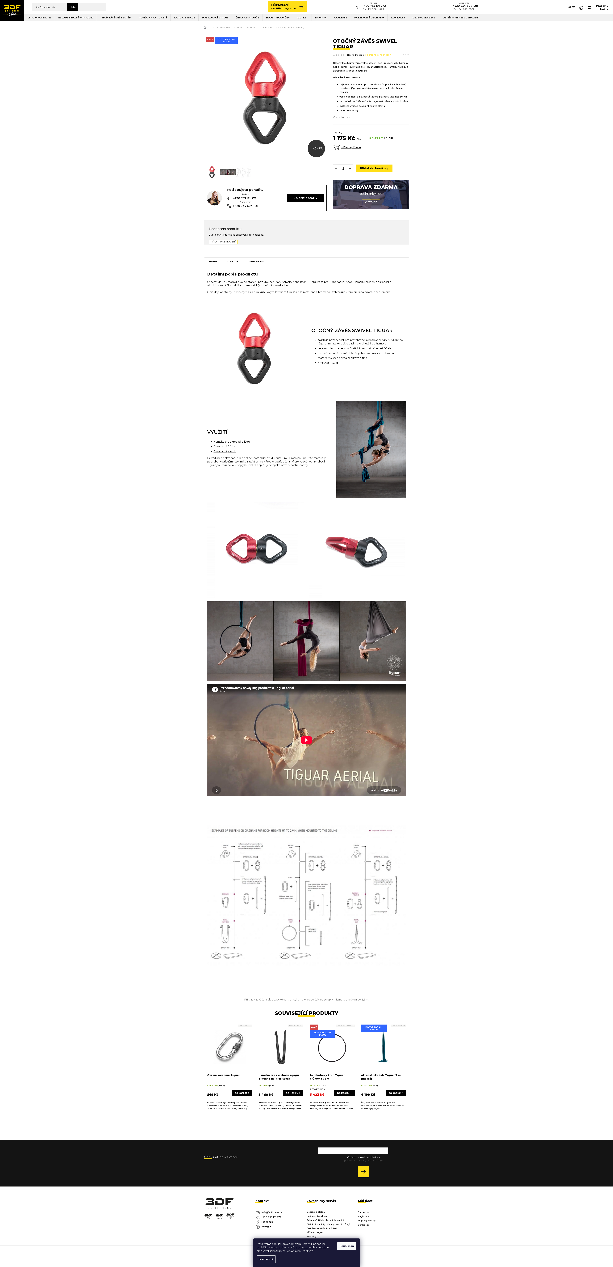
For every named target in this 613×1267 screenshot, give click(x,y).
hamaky (287, 282)
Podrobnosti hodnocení (378, 54)
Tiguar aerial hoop (341, 282)
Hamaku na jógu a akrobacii (371, 282)
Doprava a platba (316, 1212)
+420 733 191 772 (271, 1217)
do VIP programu (283, 6)
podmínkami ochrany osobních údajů (363, 1160)
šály (278, 282)
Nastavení (266, 1259)
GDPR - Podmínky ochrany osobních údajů (328, 1224)
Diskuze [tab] (233, 261)
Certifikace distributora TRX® (322, 1228)
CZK (574, 7)
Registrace (363, 1216)
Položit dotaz (304, 198)
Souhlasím (347, 1246)
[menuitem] (39, 17)
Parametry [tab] (257, 261)
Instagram (267, 1226)
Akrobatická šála (224, 446)
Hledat (73, 7)
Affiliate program (315, 1232)
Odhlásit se (363, 1225)
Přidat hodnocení (223, 241)
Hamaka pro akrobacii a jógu (232, 441)
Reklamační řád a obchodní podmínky (326, 1220)
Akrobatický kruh (225, 451)
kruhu (304, 282)
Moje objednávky (366, 1220)
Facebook (267, 1221)
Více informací (342, 117)
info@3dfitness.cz (271, 1212)
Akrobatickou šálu (219, 285)
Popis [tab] (213, 261)
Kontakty (312, 1236)
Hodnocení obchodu (317, 1216)
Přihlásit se (364, 1171)
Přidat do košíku (373, 168)
